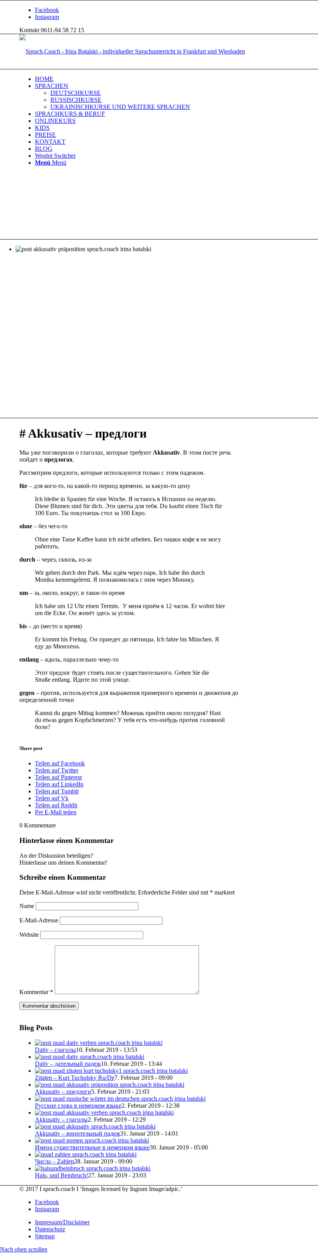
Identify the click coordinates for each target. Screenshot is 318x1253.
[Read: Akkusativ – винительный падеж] (95, 1126)
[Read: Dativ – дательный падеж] (89, 1056)
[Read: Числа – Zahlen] (86, 1154)
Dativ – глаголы (55, 1049)
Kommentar (36, 992)
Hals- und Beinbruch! (61, 1175)
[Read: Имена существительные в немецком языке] (92, 1140)
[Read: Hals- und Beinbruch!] (92, 1168)
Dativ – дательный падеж (68, 1063)
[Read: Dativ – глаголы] (98, 1042)
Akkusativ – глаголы (61, 1119)
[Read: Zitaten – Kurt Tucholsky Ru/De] (111, 1070)
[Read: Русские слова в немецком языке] (120, 1098)
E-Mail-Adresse (38, 920)
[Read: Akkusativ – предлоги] (109, 1084)
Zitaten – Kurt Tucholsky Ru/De (74, 1077)
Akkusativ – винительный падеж (77, 1133)
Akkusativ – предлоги (63, 1091)
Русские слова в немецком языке (78, 1105)
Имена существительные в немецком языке (92, 1147)
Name (26, 906)
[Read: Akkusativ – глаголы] (104, 1112)
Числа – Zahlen (54, 1161)
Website (29, 934)
